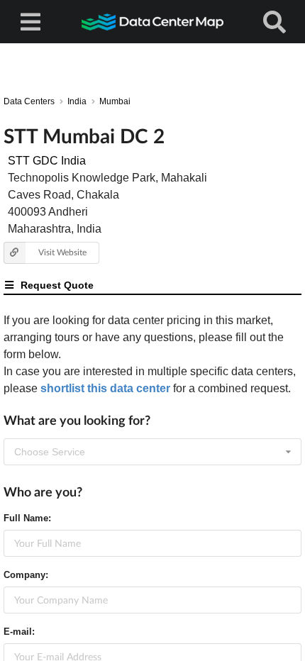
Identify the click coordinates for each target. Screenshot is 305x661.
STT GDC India (47, 161)
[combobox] (152, 451)
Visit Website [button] (62, 252)
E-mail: (19, 631)
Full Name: (27, 518)
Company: (26, 575)
